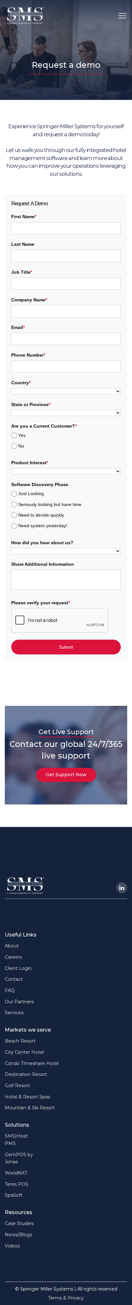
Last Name (22, 244)
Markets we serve (28, 1030)
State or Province (30, 404)
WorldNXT (16, 1173)
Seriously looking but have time (49, 504)
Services (14, 1013)
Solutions (17, 1125)
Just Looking (31, 493)
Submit (66, 647)
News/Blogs (18, 1235)
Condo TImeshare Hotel (32, 1063)
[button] (122, 15)
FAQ (10, 990)
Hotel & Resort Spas (27, 1097)
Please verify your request (40, 602)
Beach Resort (20, 1041)
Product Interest (29, 462)
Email (18, 327)
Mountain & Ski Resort (30, 1108)
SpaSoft (13, 1195)
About (12, 946)
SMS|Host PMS (16, 1139)
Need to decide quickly (41, 515)
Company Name (29, 299)
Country (20, 382)
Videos (12, 1246)
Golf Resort (17, 1085)
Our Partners (19, 1002)
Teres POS (16, 1184)
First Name (23, 216)
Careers (13, 957)
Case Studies (19, 1223)
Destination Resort (26, 1074)
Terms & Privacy (66, 1298)
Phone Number (28, 355)
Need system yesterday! (42, 525)
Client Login (18, 968)
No (21, 445)
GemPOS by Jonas (19, 1158)
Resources (18, 1212)
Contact (14, 979)
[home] (25, 15)
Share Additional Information (42, 564)
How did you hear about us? (42, 542)
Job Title (21, 272)
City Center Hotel (24, 1052)
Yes (22, 435)
